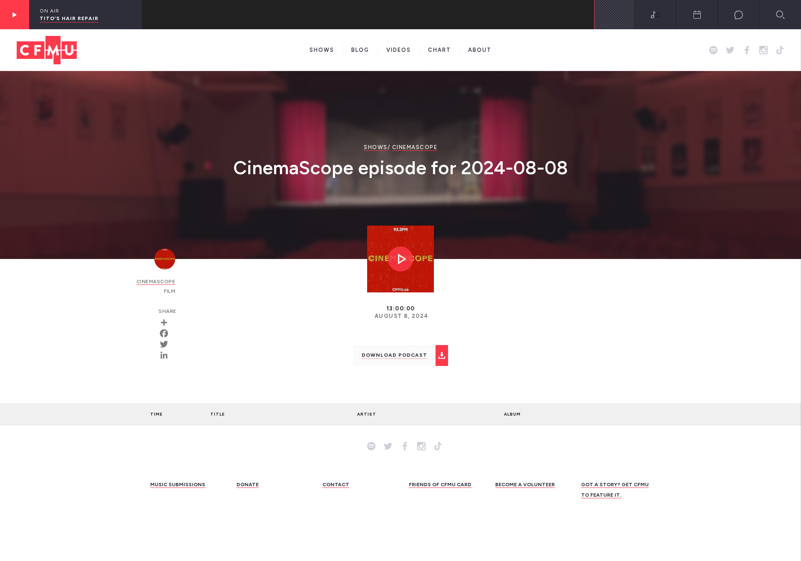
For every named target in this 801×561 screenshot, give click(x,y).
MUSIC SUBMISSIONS (177, 484)
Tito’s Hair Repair (69, 18)
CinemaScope (415, 147)
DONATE (248, 484)
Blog (360, 50)
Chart (439, 50)
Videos (398, 50)
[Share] (167, 322)
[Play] (14, 14)
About (479, 50)
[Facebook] (167, 333)
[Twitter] (167, 344)
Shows (322, 50)
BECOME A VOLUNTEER (525, 484)
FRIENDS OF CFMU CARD (440, 484)
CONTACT (335, 484)
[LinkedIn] (167, 355)
